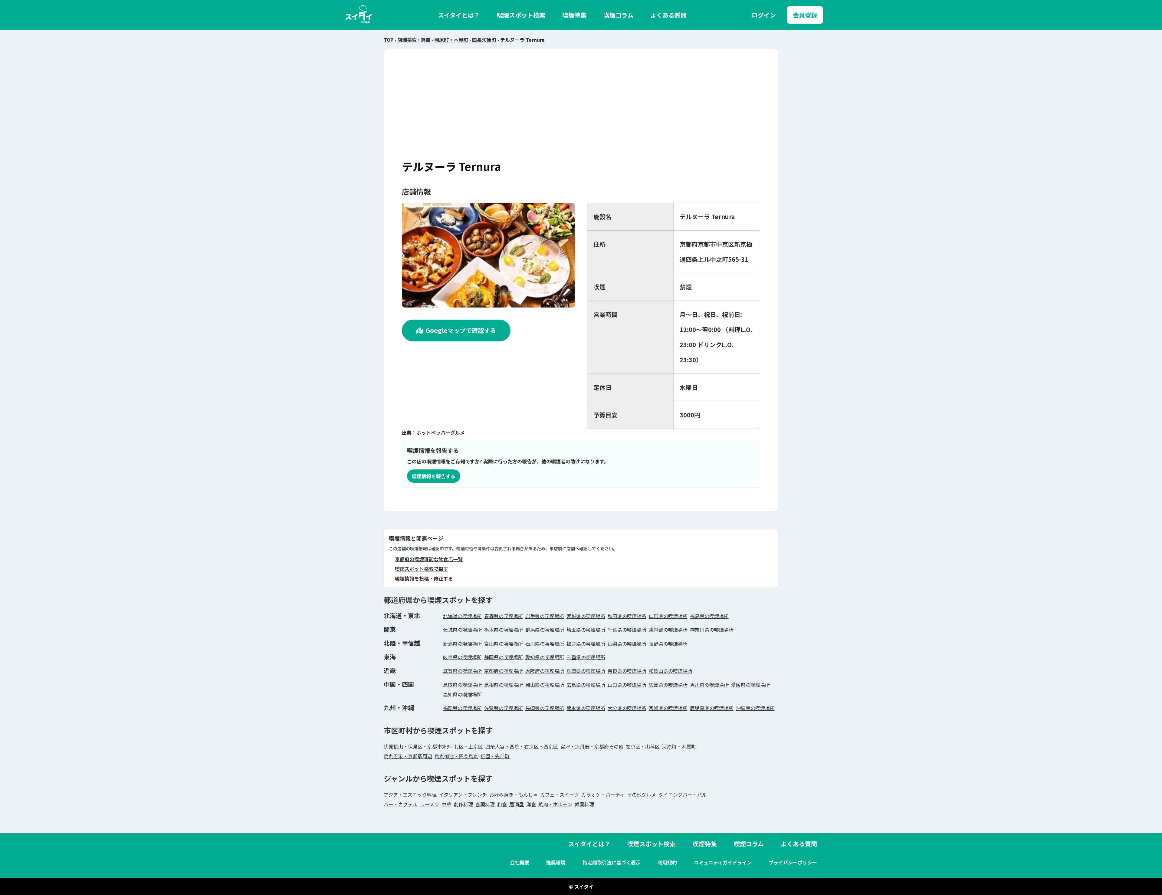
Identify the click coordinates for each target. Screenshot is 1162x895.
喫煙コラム (618, 15)
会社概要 (519, 862)
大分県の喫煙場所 (627, 708)
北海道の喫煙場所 (462, 616)
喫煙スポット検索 (521, 15)
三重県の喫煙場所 (585, 657)
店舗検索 (407, 39)
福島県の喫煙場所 (709, 616)
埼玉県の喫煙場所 (585, 629)
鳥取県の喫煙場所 (462, 684)
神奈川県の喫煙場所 (712, 629)
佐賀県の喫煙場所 (503, 708)
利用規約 (667, 862)
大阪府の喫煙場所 (544, 670)
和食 (502, 804)
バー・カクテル (401, 804)
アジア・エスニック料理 (410, 794)
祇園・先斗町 (495, 756)
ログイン (764, 15)
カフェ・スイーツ (559, 794)
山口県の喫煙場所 (627, 684)
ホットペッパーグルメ (440, 432)
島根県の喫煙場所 (503, 684)
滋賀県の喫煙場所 (462, 670)
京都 (425, 39)
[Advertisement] (581, 113)
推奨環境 (556, 862)
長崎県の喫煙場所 (544, 708)
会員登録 (805, 15)
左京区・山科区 (643, 746)
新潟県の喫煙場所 (462, 643)
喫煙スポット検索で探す (421, 568)
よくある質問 (668, 15)
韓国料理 (584, 804)
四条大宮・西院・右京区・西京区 (521, 746)
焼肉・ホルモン (555, 804)
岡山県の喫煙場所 (544, 684)
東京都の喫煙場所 (668, 629)
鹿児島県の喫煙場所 (712, 708)
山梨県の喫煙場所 (627, 643)
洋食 (531, 804)
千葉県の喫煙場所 (627, 629)
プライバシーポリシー (793, 862)
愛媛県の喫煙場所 (750, 684)
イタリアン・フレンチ (463, 794)
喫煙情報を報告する (433, 476)
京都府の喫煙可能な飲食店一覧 (429, 559)
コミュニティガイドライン (723, 862)
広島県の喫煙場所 (585, 684)
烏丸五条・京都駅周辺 (408, 756)
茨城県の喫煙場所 (462, 629)
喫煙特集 (574, 15)
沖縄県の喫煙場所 (755, 708)
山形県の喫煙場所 (668, 616)
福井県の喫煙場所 (585, 643)
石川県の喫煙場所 (544, 643)
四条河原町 (484, 39)
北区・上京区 (468, 746)
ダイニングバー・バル (682, 794)
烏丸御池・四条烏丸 (456, 756)
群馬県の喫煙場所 (544, 629)
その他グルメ (641, 794)
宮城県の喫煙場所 (585, 616)
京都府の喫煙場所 (503, 670)
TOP (388, 39)
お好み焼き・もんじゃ (513, 794)
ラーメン (429, 804)
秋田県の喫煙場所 (627, 616)
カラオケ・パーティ (603, 794)
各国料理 (485, 804)
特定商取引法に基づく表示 (612, 862)
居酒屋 (516, 804)
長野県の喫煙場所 (668, 643)
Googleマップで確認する (461, 330)
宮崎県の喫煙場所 (668, 708)
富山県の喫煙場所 (503, 643)
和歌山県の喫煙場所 (670, 670)
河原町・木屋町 (451, 39)
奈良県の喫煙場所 (627, 670)
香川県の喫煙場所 (709, 684)
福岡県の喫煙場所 (462, 708)
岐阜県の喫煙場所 (462, 657)
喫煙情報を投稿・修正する (424, 578)
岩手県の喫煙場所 (544, 616)
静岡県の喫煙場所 (503, 657)
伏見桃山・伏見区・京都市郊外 (417, 746)
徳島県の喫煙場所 (668, 684)
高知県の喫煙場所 (462, 694)
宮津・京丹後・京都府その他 (591, 746)
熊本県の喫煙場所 (585, 708)
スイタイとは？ (459, 15)
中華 (446, 804)
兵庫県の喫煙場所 (585, 670)
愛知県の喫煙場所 (544, 657)
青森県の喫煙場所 (503, 616)
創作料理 (463, 804)
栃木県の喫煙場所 (503, 629)
